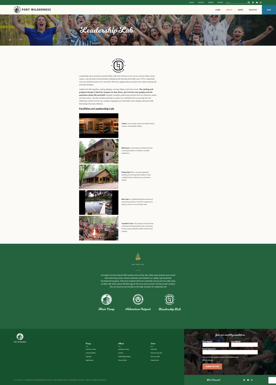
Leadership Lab (170, 309)
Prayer (210, 2)
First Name (207, 341)
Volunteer (154, 349)
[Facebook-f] (253, 2)
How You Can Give (156, 353)
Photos (201, 2)
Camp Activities (91, 353)
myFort (220, 2)
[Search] (248, 2)
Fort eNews (208, 360)
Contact (120, 353)
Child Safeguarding (124, 356)
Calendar (88, 356)
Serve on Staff (155, 356)
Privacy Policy (122, 360)
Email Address (208, 349)
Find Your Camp (91, 349)
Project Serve (155, 360)
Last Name (235, 341)
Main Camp (106, 309)
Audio (191, 2)
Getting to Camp (123, 349)
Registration (90, 360)
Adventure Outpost (138, 309)
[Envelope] (260, 2)
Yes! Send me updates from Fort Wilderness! (220, 357)
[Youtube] (256, 2)
